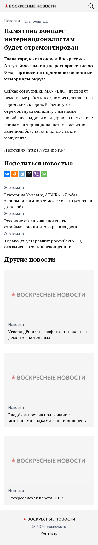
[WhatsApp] (44, 174)
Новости (12, 21)
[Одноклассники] (14, 174)
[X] (29, 174)
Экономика (14, 188)
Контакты (49, 534)
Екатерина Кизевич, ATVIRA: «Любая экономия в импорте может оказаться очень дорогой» (48, 200)
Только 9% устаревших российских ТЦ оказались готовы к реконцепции (43, 244)
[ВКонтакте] (7, 174)
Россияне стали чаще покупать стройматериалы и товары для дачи (40, 223)
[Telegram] (22, 174)
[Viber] (36, 174)
